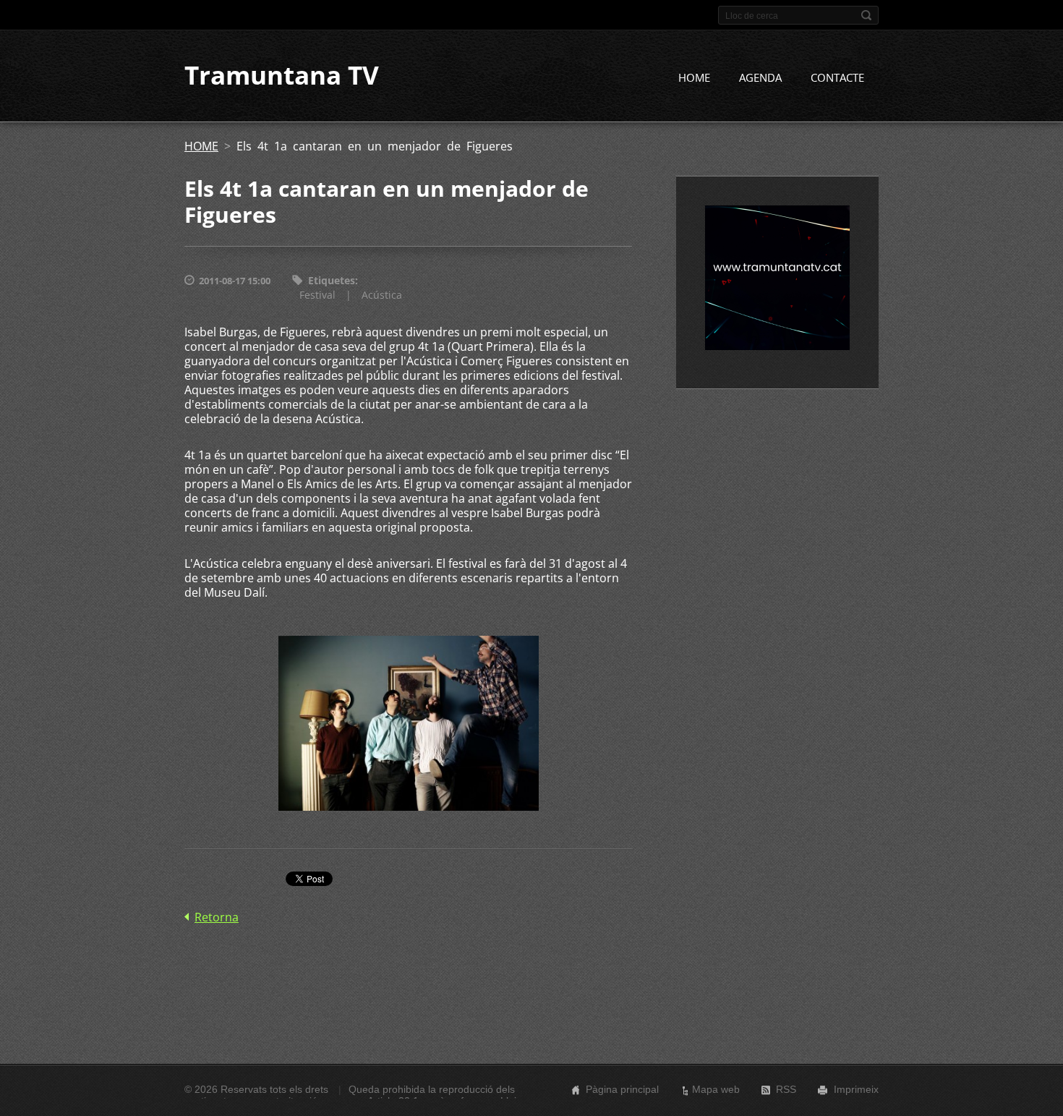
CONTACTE (837, 77)
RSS (786, 1089)
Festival (317, 295)
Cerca (866, 15)
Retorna (217, 917)
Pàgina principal (622, 1089)
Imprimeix (856, 1089)
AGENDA (760, 77)
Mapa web (716, 1089)
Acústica (382, 295)
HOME (694, 77)
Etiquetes (331, 280)
